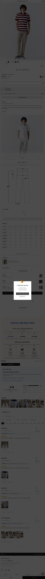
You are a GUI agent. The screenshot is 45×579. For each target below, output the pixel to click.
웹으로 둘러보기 (22, 296)
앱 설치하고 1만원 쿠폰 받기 (22, 293)
